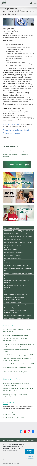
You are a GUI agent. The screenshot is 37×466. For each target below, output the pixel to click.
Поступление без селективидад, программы (18, 273)
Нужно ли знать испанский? (13, 245)
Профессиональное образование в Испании (18, 315)
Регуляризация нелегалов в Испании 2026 (15, 335)
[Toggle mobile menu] (35, 3)
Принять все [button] (29, 451)
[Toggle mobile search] (31, 3)
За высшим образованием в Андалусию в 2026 (16, 151)
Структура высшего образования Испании (17, 305)
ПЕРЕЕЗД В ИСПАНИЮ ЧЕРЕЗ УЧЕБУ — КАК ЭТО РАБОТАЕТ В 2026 (17, 330)
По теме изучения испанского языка (13, 417)
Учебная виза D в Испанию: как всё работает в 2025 (18, 364)
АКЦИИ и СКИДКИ (10, 147)
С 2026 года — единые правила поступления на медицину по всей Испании (17, 359)
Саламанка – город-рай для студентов (16, 265)
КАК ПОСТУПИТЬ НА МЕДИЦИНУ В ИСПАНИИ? (18, 231)
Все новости (8, 325)
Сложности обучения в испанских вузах (17, 308)
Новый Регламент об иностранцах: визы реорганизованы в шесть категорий (15, 372)
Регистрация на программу (11, 124)
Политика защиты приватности (11, 463)
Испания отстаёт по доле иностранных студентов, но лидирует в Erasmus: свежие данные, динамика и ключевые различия (18, 345)
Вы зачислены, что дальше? (13, 239)
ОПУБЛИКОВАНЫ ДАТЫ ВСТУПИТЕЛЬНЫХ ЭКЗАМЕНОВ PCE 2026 (15, 339)
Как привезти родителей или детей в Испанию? (17, 367)
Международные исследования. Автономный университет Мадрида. (16, 384)
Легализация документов (12, 228)
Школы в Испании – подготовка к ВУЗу (16, 294)
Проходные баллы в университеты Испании (18, 242)
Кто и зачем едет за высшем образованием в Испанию (16, 350)
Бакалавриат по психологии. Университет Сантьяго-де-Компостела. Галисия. (18, 389)
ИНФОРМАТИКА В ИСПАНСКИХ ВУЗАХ (16, 234)
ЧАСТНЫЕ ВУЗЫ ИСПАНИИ (12, 302)
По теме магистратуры (9, 414)
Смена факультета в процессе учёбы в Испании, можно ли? (16, 311)
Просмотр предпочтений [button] (30, 457)
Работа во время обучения (12, 258)
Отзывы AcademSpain (11, 379)
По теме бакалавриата (9, 412)
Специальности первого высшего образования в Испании (14, 298)
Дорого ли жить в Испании (12, 255)
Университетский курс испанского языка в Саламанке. (15, 155)
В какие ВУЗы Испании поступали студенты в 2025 (18, 355)
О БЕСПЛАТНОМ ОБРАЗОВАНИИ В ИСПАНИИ (18, 236)
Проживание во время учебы (13, 252)
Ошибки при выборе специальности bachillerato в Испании (16, 248)
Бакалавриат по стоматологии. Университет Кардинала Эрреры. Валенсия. (16, 395)
